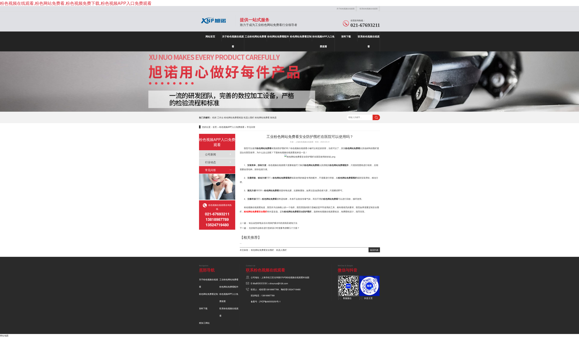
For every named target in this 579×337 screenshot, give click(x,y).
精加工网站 (204, 322)
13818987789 (272, 289)
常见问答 (251, 126)
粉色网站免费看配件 (278, 36)
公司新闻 (210, 154)
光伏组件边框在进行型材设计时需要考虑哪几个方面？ (274, 227)
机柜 (214, 117)
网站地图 (4, 335)
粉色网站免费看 (262, 117)
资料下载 (346, 36)
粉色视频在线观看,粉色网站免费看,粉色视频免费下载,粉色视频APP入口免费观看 (76, 3)
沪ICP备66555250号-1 (270, 301)
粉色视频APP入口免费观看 (323, 41)
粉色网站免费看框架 (233, 117)
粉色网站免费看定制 (301, 36)
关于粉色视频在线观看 (346, 8)
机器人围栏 (249, 117)
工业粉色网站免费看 (255, 36)
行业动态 (210, 162)
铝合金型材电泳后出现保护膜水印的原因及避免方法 (273, 222)
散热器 (273, 117)
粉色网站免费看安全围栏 (262, 249)
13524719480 (294, 289)
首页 (215, 126)
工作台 (220, 117)
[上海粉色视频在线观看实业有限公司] (213, 24)
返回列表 (374, 249)
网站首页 (210, 36)
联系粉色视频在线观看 (369, 8)
